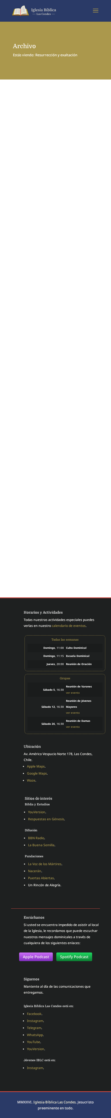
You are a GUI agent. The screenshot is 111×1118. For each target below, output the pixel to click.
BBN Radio (36, 838)
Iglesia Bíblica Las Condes (54, 1102)
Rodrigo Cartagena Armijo (51, 254)
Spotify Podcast (74, 956)
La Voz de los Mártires (44, 864)
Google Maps (37, 773)
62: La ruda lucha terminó (38, 152)
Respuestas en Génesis (46, 819)
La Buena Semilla (41, 845)
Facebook (34, 1013)
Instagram (35, 1020)
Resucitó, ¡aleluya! (31, 559)
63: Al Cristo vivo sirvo (35, 352)
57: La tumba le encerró (36, 249)
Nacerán (34, 871)
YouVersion (36, 812)
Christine (34, 157)
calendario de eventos (69, 625)
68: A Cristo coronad (33, 456)
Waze (31, 780)
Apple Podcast (36, 956)
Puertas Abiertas (41, 878)
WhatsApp (35, 1035)
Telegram (34, 1028)
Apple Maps (36, 766)
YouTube (33, 1042)
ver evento (73, 692)
